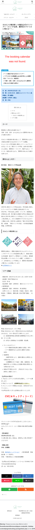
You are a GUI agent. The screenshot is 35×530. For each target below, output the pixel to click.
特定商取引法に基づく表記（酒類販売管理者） (25, 512)
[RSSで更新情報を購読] (26, 489)
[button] (28, 480)
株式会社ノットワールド (12, 452)
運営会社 (9, 511)
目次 (15, 107)
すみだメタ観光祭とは (18, 115)
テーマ (13, 110)
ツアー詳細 (14, 117)
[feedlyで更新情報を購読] (9, 489)
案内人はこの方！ (16, 113)
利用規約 (17, 515)
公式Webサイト (7, 265)
